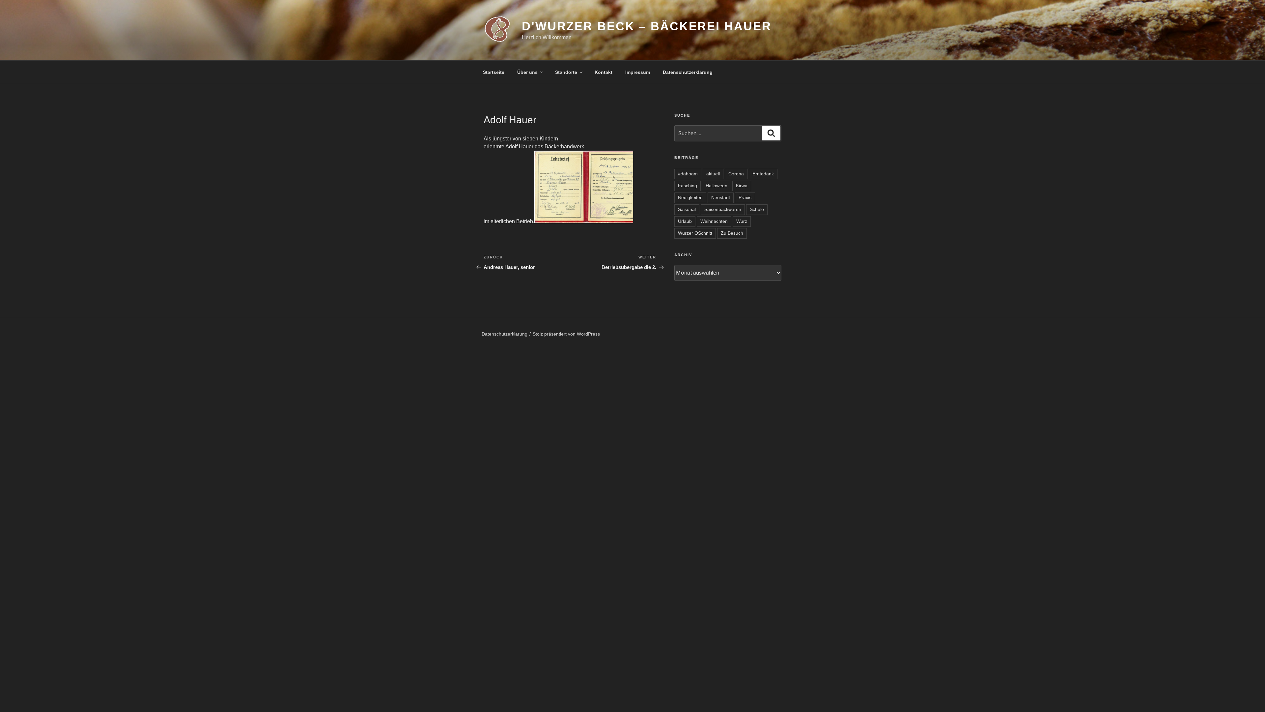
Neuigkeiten (690, 197)
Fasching (687, 185)
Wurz (741, 221)
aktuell (713, 173)
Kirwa (741, 185)
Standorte (566, 72)
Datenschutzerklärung (688, 72)
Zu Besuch (732, 233)
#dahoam (688, 173)
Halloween (716, 185)
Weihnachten (714, 221)
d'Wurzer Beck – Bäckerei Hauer (646, 26)
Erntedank (763, 173)
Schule (757, 209)
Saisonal (687, 209)
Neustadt (720, 197)
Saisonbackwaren (722, 209)
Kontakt (603, 72)
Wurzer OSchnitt (695, 233)
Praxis (745, 197)
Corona (736, 173)
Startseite (493, 72)
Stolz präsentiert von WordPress (566, 334)
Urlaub (685, 221)
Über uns (527, 72)
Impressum (637, 72)
